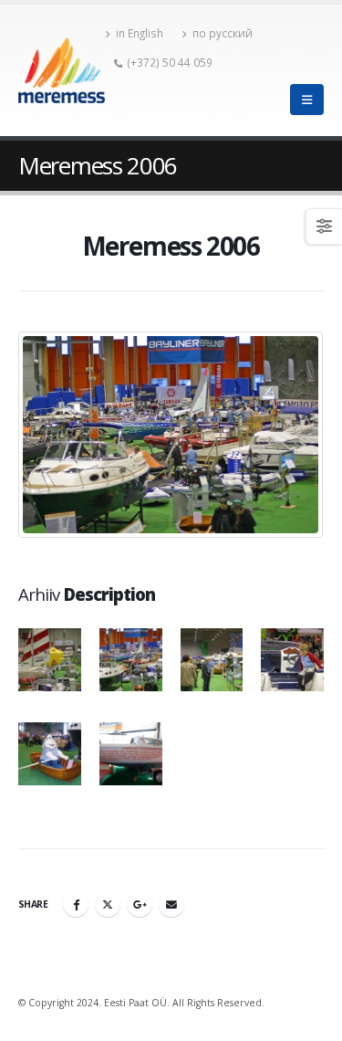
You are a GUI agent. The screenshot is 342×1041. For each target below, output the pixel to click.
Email (171, 904)
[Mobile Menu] (307, 99)
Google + (139, 904)
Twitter (107, 904)
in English (139, 33)
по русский (222, 33)
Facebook (75, 904)
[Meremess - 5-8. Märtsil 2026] (61, 70)
